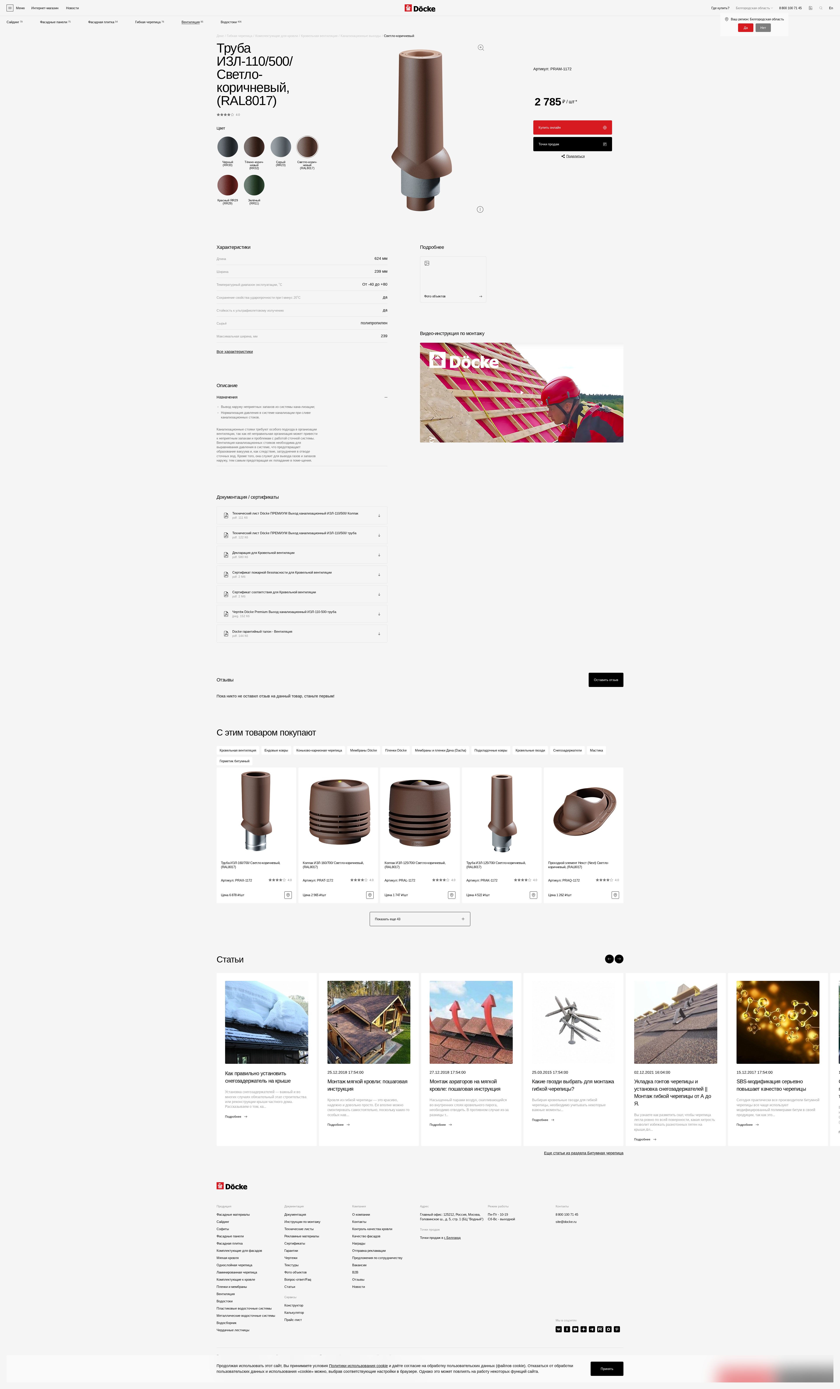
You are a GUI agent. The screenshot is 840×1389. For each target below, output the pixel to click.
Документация (295, 1214)
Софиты (223, 1229)
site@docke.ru (566, 1222)
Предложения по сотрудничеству (377, 1258)
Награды (358, 1243)
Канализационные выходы (361, 36)
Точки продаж (549, 144)
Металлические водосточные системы (246, 1315)
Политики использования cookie (358, 1366)
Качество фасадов (366, 1236)
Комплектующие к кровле (236, 1279)
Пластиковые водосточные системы (244, 1308)
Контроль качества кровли (372, 1229)
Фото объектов (295, 1272)
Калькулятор (294, 1312)
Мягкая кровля (228, 1258)
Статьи (289, 1287)
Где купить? (720, 8)
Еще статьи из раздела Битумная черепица (583, 1153)
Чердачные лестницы (233, 1330)
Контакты (359, 1222)
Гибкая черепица (148, 22)
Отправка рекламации (369, 1250)
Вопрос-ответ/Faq (297, 1279)
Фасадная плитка (101, 22)
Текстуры (291, 1265)
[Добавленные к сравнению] (810, 8)
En (831, 8)
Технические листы (299, 1229)
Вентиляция (191, 22)
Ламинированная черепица (237, 1272)
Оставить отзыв (606, 680)
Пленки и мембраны (232, 1287)
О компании (361, 1214)
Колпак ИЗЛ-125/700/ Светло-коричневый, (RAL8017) (415, 865)
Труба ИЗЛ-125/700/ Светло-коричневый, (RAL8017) (496, 865)
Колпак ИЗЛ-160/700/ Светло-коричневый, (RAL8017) (333, 865)
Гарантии (291, 1250)
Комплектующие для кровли (276, 36)
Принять (607, 1369)
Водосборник (226, 1323)
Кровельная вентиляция (319, 36)
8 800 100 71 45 (567, 1214)
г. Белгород (452, 1238)
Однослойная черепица (234, 1265)
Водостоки (229, 22)
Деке (220, 36)
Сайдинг (13, 22)
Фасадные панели (53, 22)
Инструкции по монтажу (302, 1222)
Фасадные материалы (233, 1214)
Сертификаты (294, 1243)
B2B (355, 1272)
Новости (358, 1287)
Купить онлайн (550, 127)
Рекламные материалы (301, 1236)
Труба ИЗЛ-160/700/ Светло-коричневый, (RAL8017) (250, 865)
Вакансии (359, 1265)
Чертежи (290, 1258)
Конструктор (293, 1305)
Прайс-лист (293, 1320)
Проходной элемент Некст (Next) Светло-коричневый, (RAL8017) (578, 865)
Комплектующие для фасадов (239, 1250)
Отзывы (358, 1279)
